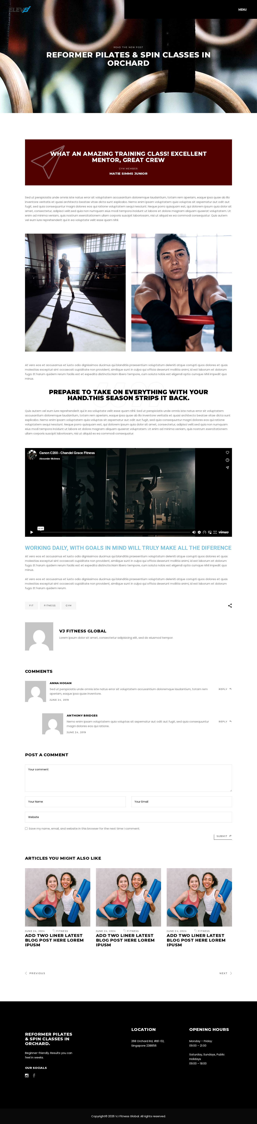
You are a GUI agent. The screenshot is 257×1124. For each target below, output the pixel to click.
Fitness (50, 605)
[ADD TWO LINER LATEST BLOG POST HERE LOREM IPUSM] (57, 897)
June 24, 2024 (35, 931)
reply (223, 689)
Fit (31, 605)
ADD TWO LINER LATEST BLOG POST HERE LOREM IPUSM (54, 940)
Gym (69, 605)
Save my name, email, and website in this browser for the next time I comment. (84, 828)
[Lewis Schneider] (39, 636)
